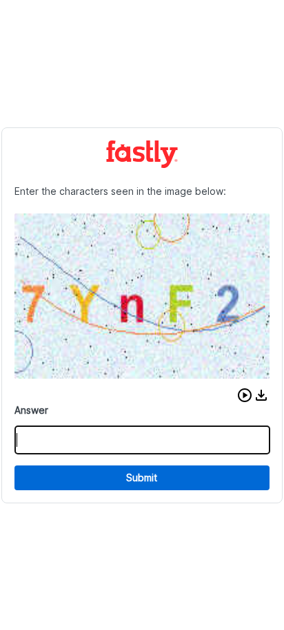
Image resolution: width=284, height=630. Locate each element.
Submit (141, 477)
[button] (244, 395)
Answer (31, 410)
